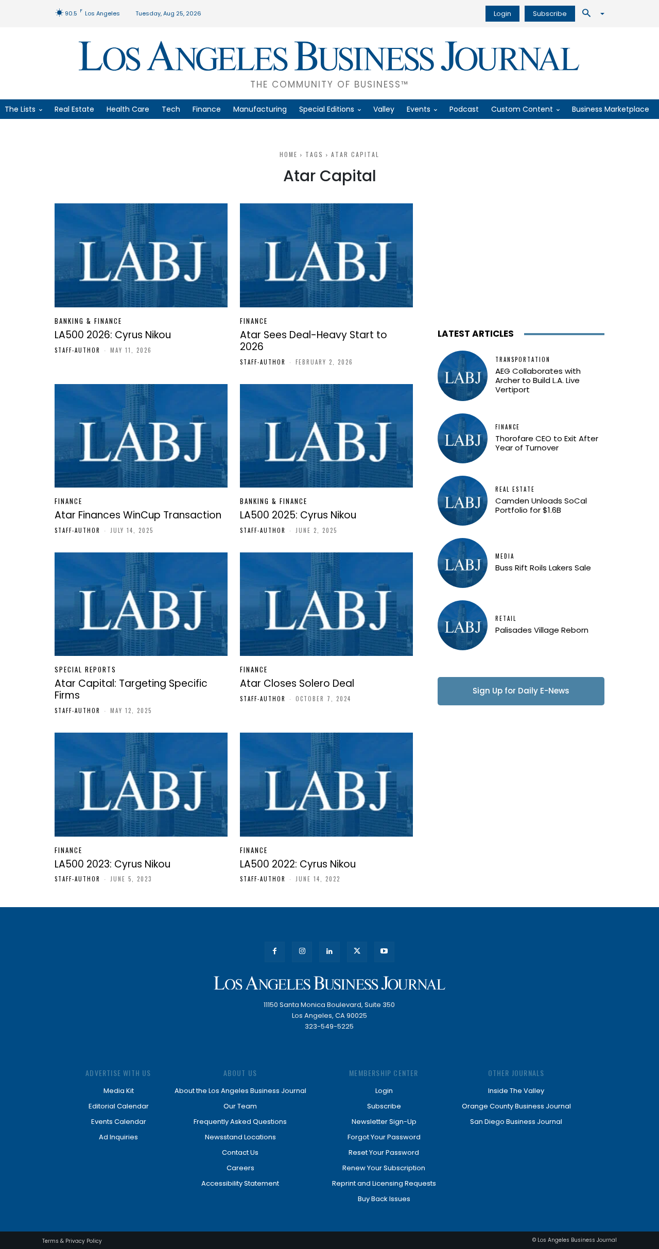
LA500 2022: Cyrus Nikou (298, 864)
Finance (254, 321)
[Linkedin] (329, 952)
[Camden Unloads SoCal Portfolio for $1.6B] (463, 501)
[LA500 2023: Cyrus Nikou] (141, 785)
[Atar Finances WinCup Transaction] (141, 436)
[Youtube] (384, 952)
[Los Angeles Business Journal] (329, 983)
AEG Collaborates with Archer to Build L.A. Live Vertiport (538, 380)
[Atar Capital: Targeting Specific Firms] (141, 604)
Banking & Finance (88, 321)
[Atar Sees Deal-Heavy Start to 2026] (326, 255)
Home (289, 154)
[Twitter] (357, 952)
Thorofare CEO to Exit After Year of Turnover (546, 443)
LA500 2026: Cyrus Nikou (113, 335)
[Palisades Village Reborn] (463, 625)
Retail (505, 618)
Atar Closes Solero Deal (297, 683)
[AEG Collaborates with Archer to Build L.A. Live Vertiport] (463, 376)
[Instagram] (302, 952)
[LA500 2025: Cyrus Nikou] (326, 436)
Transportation (522, 359)
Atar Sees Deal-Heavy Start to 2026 (313, 341)
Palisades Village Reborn (541, 629)
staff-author (77, 350)
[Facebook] (275, 952)
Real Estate (515, 489)
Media (504, 556)
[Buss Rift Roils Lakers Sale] (463, 563)
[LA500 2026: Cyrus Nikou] (141, 255)
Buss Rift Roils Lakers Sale (543, 567)
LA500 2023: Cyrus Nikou (112, 864)
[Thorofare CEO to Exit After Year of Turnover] (463, 438)
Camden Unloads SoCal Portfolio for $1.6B (541, 505)
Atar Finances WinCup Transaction (138, 515)
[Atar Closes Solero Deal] (326, 604)
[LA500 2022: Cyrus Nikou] (326, 785)
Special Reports (85, 669)
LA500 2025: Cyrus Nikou (298, 515)
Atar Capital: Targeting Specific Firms (131, 689)
